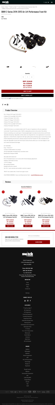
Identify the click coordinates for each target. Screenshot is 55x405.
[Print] (7, 104)
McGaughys (27, 351)
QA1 (27, 375)
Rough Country (27, 369)
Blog (27, 286)
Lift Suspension (27, 312)
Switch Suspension (27, 355)
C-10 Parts (27, 328)
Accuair (27, 381)
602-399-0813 (29, 270)
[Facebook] (3, 105)
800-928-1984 (29, 268)
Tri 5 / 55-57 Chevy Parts (27, 330)
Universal (27, 337)
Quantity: (27, 73)
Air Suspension (27, 310)
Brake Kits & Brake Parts (27, 320)
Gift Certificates (27, 341)
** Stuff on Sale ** (27, 308)
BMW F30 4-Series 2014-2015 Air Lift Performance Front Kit (38, 216)
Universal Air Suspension (27, 373)
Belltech (27, 349)
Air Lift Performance (27, 359)
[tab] (27, 110)
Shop (27, 282)
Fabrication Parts (27, 326)
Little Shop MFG (27, 377)
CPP (28, 357)
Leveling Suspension (27, 316)
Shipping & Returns (20, 397)
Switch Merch (27, 335)
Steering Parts (27, 322)
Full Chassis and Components (27, 324)
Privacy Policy (27, 397)
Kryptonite (27, 365)
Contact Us (27, 288)
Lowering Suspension (27, 314)
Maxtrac (27, 371)
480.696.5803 (28, 272)
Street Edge (27, 361)
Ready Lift (27, 363)
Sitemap (27, 293)
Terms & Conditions (34, 397)
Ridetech (27, 353)
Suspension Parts (28, 318)
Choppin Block (27, 379)
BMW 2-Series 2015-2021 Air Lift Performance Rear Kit (20, 216)
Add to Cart (21, 226)
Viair (27, 383)
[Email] (5, 104)
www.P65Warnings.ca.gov (37, 175)
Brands (27, 284)
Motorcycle (27, 333)
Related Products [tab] (26, 187)
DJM (27, 385)
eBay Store (27, 339)
